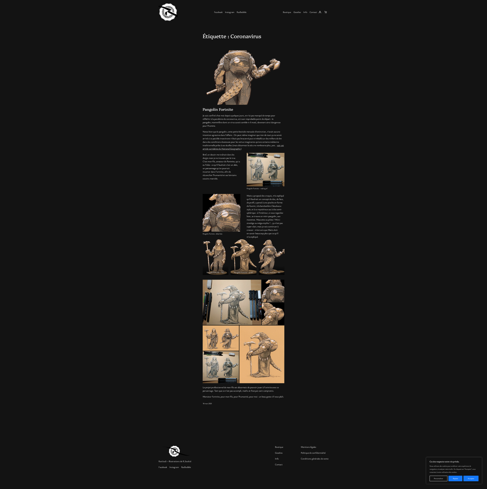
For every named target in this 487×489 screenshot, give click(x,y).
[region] (454, 470)
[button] (215, 256)
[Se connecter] (320, 12)
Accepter (471, 478)
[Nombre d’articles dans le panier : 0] (325, 12)
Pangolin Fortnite (218, 109)
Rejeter (455, 478)
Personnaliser (438, 478)
